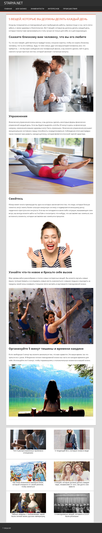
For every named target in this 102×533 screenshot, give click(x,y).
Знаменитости (37, 9)
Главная (8, 9)
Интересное (53, 9)
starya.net (13, 3)
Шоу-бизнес (21, 9)
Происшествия (70, 9)
